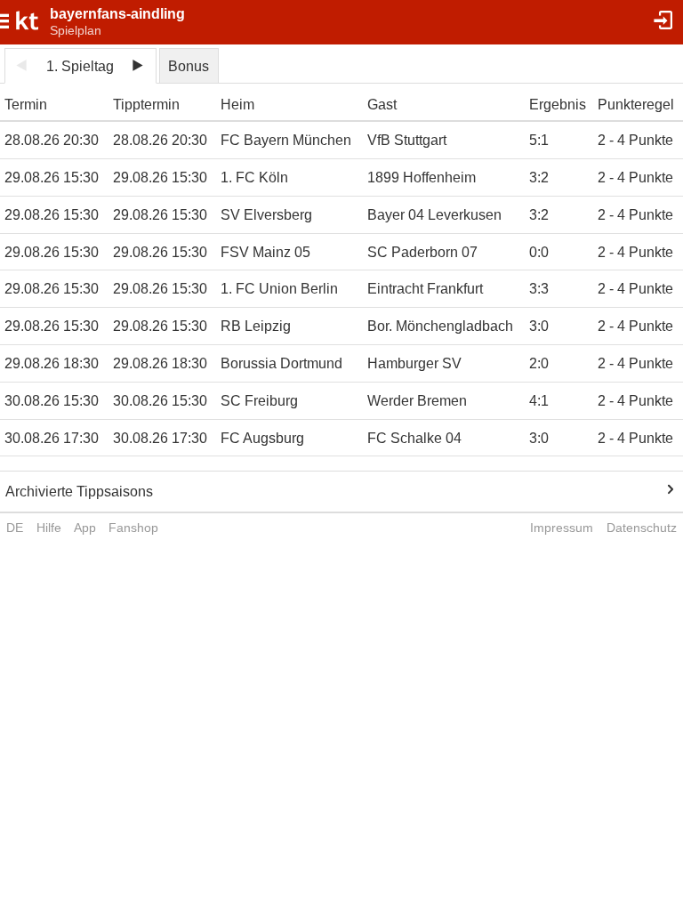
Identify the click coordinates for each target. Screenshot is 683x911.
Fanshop (133, 527)
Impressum (561, 527)
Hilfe (48, 527)
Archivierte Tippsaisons (79, 491)
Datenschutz (642, 527)
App (85, 527)
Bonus (188, 66)
